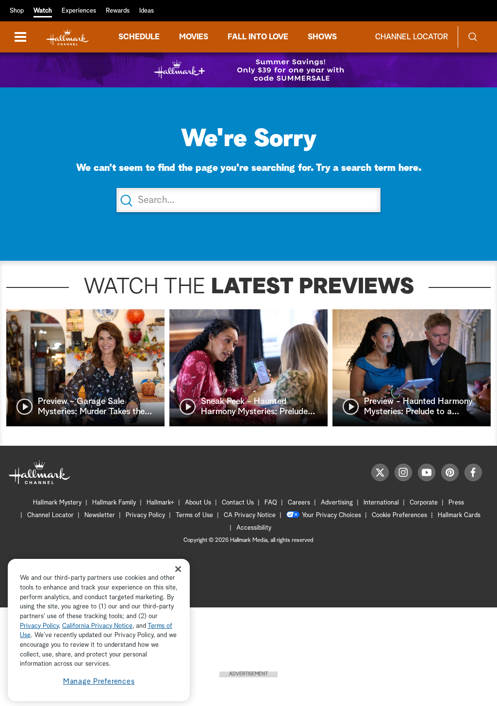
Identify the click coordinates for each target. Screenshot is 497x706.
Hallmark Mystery (57, 503)
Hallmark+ (160, 503)
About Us (198, 503)
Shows (322, 37)
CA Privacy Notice (250, 515)
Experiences (79, 11)
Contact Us (238, 503)
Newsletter (99, 515)
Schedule (139, 37)
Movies (193, 37)
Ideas (146, 11)
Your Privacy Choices (331, 515)
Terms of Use (194, 515)
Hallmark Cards (459, 515)
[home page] (67, 37)
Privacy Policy (145, 515)
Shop (17, 11)
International (381, 503)
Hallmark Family (114, 503)
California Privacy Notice (97, 626)
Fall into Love (258, 37)
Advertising (337, 503)
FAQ (271, 503)
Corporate (424, 503)
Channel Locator (411, 37)
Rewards (118, 11)
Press (456, 503)
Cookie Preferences (399, 515)
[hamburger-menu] (20, 37)
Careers (299, 503)
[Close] (178, 569)
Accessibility (253, 528)
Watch (42, 11)
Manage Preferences (99, 681)
